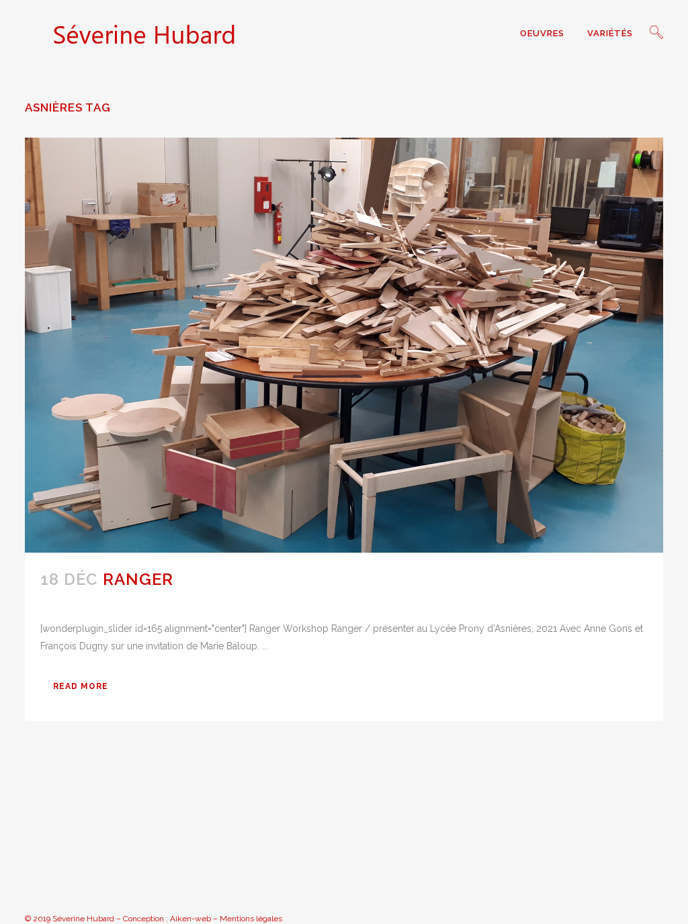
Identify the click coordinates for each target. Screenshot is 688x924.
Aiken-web (190, 918)
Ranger (138, 579)
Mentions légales (251, 918)
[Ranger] (344, 345)
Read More (80, 686)
